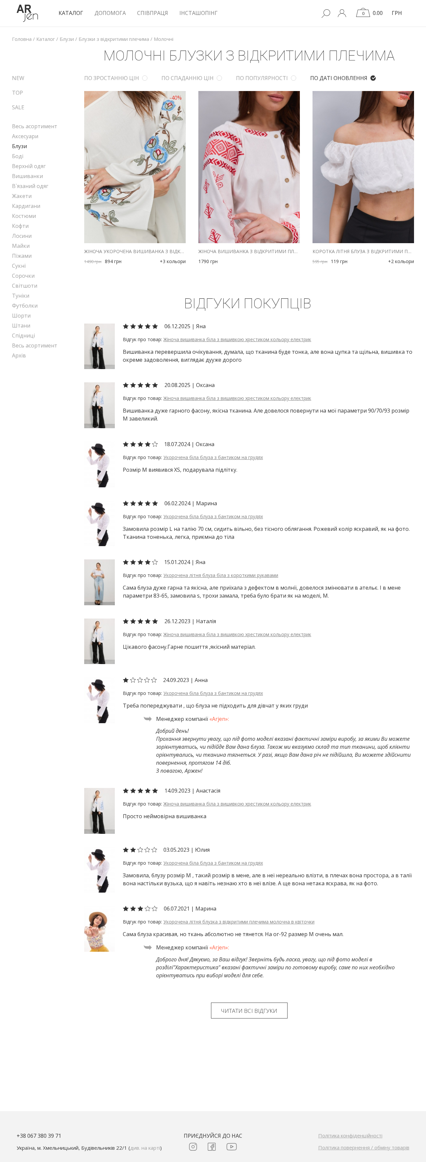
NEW (18, 78)
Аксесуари (25, 136)
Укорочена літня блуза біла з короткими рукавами (220, 575)
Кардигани (26, 206)
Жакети (22, 196)
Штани (21, 325)
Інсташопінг (198, 13)
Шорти (21, 315)
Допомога (110, 13)
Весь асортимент (34, 126)
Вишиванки (27, 176)
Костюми (24, 216)
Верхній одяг (29, 166)
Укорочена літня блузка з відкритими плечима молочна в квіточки (239, 922)
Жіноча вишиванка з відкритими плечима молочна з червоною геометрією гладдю (249, 251)
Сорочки (23, 275)
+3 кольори (173, 261)
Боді (17, 156)
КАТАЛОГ (71, 13)
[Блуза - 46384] (99, 463)
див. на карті (145, 1147)
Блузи (19, 146)
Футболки (25, 305)
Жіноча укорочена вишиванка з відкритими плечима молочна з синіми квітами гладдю (135, 251)
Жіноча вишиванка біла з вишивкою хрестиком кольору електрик (237, 339)
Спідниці (23, 335)
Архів (19, 355)
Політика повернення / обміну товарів (363, 1147)
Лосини (22, 236)
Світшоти (24, 285)
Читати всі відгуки (249, 1011)
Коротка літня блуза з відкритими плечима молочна (363, 251)
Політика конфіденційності (350, 1135)
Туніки (20, 295)
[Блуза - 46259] (99, 928)
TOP (17, 92)
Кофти (20, 226)
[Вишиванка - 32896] (99, 345)
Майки (21, 245)
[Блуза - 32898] (99, 581)
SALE (18, 107)
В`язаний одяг (30, 186)
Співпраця (152, 13)
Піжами (22, 255)
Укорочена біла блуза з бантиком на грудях (213, 457)
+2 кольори (401, 261)
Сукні (19, 265)
